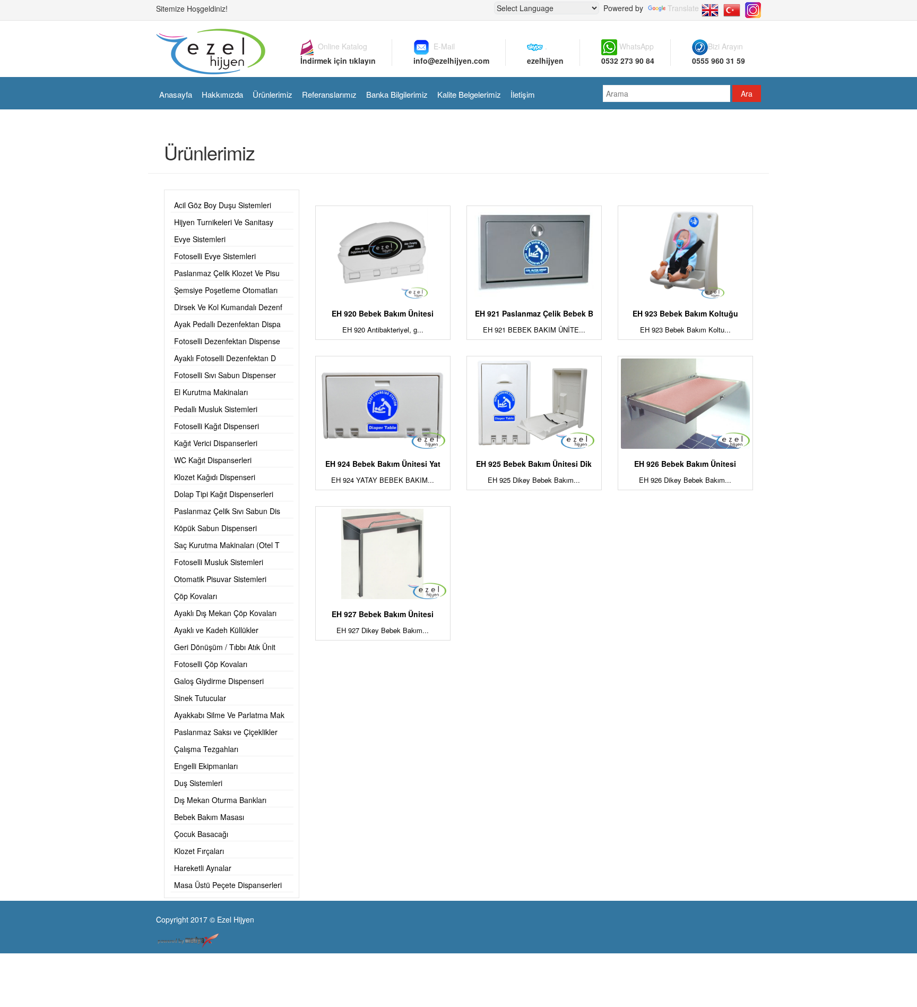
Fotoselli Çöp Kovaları (210, 664)
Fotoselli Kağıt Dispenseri (216, 426)
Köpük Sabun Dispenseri (215, 528)
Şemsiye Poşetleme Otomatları (226, 290)
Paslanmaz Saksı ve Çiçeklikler (226, 732)
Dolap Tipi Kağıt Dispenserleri (223, 494)
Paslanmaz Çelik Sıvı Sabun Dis (227, 511)
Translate (683, 8)
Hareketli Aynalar (202, 868)
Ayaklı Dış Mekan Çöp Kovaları (225, 613)
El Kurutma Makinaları (211, 392)
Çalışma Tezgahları (206, 749)
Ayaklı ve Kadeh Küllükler (216, 630)
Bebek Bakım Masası (209, 817)
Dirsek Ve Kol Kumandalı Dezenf (228, 307)
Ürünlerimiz (272, 94)
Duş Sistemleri (198, 783)
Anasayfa (175, 94)
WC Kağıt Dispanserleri (213, 460)
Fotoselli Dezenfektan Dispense (227, 341)
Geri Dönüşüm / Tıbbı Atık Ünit (224, 647)
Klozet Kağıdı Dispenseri (214, 477)
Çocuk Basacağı (201, 834)
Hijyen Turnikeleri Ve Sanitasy (223, 222)
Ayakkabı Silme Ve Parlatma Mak (229, 715)
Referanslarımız (329, 94)
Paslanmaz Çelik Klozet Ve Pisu (227, 273)
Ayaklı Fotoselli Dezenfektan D (225, 358)
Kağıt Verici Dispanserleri (215, 443)
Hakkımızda (222, 94)
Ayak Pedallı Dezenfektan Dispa (227, 324)
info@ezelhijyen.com (451, 60)
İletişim (523, 94)
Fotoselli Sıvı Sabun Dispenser (225, 375)
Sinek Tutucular (200, 698)
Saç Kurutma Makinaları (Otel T (227, 545)
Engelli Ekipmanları (206, 766)
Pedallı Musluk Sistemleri (215, 409)
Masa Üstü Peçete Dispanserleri (228, 885)
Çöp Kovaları (195, 596)
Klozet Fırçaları (199, 851)
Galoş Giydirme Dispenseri (219, 681)
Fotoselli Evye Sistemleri (215, 256)
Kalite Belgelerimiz (469, 94)
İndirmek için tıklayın (338, 60)
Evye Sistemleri (200, 239)
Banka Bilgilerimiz (397, 94)
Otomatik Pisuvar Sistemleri (220, 579)
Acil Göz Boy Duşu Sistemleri (222, 205)
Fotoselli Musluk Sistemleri (218, 562)
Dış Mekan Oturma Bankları (220, 800)
